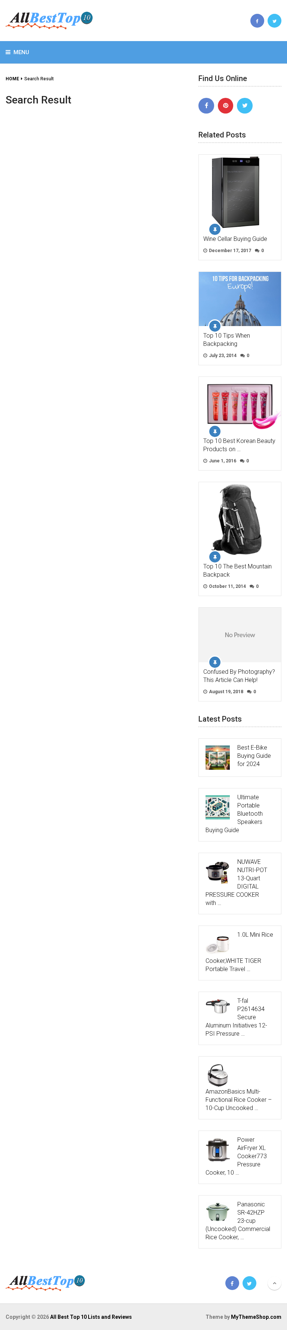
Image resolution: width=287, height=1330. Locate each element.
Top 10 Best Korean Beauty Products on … (239, 445)
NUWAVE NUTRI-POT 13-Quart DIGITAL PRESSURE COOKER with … (236, 882)
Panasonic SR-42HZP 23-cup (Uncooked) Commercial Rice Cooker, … (238, 1221)
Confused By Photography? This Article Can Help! (239, 675)
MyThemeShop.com (256, 1317)
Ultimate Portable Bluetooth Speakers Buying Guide (234, 814)
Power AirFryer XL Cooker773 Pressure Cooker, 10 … (236, 1156)
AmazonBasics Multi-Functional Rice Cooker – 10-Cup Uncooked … (239, 1100)
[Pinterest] (226, 106)
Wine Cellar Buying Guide (235, 238)
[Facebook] (206, 106)
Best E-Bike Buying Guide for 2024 (254, 756)
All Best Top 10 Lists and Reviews (91, 1317)
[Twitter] (245, 106)
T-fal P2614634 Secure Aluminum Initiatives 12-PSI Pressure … (236, 1017)
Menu (21, 52)
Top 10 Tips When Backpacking (226, 339)
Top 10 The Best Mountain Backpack (237, 570)
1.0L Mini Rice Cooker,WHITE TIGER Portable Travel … (239, 952)
